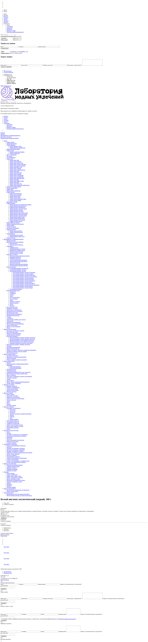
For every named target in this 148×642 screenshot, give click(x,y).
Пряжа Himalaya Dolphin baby (17, 147)
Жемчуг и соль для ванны (13, 326)
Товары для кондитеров (10, 329)
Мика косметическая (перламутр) (18, 261)
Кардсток (9, 447)
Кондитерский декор (12, 332)
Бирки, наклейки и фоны (13, 479)
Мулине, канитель (11, 391)
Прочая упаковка (11, 487)
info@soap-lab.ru (5, 579)
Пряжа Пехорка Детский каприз (18, 215)
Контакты (9, 29)
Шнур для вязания (11, 154)
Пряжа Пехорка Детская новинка (18, 214)
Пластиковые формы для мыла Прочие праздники (26, 285)
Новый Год (13, 292)
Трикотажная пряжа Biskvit (14, 186)
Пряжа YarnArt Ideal (15, 196)
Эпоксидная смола (8, 492)
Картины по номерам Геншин (15, 465)
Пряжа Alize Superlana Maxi (17, 178)
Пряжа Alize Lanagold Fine (17, 177)
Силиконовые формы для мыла (18, 269)
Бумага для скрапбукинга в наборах (16, 462)
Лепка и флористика (9, 361)
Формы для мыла (11, 267)
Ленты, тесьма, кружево (13, 454)
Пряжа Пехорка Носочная (16, 211)
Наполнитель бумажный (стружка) (16, 480)
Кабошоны (9, 437)
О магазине (10, 26)
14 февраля (13, 293)
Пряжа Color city (11, 237)
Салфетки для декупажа (13, 423)
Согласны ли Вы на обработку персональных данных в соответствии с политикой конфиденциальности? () (39, 619)
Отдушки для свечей (12, 355)
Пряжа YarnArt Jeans (15, 197)
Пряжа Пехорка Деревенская (17, 207)
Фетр (8, 402)
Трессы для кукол (11, 400)
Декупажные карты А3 (13, 422)
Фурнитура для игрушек (13, 397)
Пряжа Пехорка (11, 203)
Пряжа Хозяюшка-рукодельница (15, 224)
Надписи (12, 305)
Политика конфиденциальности (15, 32)
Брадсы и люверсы (12, 455)
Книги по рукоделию (12, 491)
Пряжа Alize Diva (14, 171)
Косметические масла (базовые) (15, 242)
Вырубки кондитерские (13, 348)
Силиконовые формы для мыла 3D (19, 268)
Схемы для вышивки (12, 388)
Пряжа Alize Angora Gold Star (17, 165)
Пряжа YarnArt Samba (15, 200)
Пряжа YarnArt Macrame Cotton (18, 199)
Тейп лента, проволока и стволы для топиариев (19, 376)
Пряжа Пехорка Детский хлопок (18, 208)
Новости (6, 16)
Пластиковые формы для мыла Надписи (23, 279)
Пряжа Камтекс (11, 233)
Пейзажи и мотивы (15, 301)
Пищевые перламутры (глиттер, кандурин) (21, 343)
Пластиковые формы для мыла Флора (23, 287)
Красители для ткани (12, 395)
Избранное (3, 518)
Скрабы (9, 316)
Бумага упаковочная (12, 474)
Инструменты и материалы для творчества (18, 490)
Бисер (8, 431)
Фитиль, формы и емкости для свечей (17, 359)
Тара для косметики (12, 325)
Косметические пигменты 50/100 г (19, 265)
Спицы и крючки (11, 226)
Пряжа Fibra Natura (12, 143)
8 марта (12, 294)
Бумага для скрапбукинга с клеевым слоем (18, 461)
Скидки (6, 18)
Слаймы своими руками (13, 466)
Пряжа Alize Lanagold (15, 174)
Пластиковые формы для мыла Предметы (24, 283)
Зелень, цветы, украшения (14, 383)
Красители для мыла (12, 254)
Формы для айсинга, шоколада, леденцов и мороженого (21, 350)
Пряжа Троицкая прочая (16, 232)
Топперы (9, 346)
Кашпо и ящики (14, 419)
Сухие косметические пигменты (18, 260)
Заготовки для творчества (13, 408)
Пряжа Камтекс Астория (16, 235)
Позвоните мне (4, 48)
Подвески (12, 412)
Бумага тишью (10, 473)
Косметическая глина (12, 312)
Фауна (11, 304)
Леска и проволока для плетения (15, 440)
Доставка (6, 21)
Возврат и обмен (11, 30)
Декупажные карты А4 (13, 420)
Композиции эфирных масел (17, 250)
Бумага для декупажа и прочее (15, 425)
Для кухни (12, 411)
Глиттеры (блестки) (15, 262)
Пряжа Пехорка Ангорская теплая (19, 213)
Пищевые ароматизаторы (16, 251)
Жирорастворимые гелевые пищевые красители (22, 337)
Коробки (9, 485)
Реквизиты (9, 28)
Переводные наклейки (13, 427)
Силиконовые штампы (16, 289)
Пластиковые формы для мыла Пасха (23, 282)
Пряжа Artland (10, 142)
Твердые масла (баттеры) (16, 244)
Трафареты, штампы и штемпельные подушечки (19, 452)
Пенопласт (13, 409)
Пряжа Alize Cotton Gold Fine (17, 170)
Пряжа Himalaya (11, 145)
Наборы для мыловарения (13, 322)
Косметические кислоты (13, 315)
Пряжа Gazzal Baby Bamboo (17, 152)
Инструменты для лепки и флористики (17, 373)
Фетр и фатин (10, 380)
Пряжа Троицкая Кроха (16, 231)
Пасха (11, 296)
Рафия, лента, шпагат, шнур (14, 476)
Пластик (12, 416)
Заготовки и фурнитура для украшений (17, 434)
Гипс (11, 418)
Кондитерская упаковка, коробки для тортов (18, 344)
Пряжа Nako (10, 189)
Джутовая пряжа (11, 157)
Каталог (6, 15)
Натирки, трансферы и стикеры (15, 451)
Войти (2, 86)
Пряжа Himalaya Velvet (16, 146)
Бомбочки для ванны (12, 308)
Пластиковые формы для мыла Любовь (23, 278)
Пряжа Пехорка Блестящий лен (18, 206)
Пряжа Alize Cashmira (15, 168)
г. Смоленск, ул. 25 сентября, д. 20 (19, 51)
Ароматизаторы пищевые (13, 334)
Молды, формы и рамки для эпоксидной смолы (19, 495)
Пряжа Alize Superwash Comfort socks (19, 185)
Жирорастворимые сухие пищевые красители (22, 340)
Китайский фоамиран (15, 368)
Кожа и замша (10, 394)
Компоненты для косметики (14, 310)
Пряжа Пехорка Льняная (16, 210)
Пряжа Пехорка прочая (16, 221)
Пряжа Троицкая (11, 229)
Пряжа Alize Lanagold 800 (16, 175)
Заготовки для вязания (13, 228)
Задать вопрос (7, 571)
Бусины (9, 433)
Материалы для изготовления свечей (16, 357)
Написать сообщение (6, 66)
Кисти (8, 429)
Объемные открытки (12, 469)
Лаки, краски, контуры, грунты (15, 426)
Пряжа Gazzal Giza (15, 153)
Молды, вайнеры (11, 375)
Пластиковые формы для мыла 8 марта (23, 274)
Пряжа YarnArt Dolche (15, 195)
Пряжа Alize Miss (14, 179)
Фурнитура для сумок (12, 441)
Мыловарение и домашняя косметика (13, 239)
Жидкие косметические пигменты (19, 264)
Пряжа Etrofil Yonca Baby (13, 149)
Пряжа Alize (10, 159)
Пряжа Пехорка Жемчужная (17, 217)
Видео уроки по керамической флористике (18, 382)
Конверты (9, 484)
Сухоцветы (10, 318)
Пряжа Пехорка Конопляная (17, 218)
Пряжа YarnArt (10, 192)
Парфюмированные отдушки (17, 249)
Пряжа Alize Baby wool (16, 167)
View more (6, 546)
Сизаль (8, 379)
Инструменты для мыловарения (15, 323)
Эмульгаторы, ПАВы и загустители (16, 319)
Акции (5, 19)
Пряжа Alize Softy (14, 160)
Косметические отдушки (16, 253)
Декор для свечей (11, 358)
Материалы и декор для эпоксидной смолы (18, 494)
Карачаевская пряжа (12, 201)
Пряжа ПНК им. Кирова (13, 222)
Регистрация (7, 86)
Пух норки (9, 156)
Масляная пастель (11, 369)
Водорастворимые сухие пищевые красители (22, 341)
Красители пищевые (12, 336)
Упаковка (6, 472)
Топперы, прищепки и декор (14, 481)
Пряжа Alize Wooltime (15, 161)
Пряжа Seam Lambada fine (13, 190)
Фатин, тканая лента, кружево (15, 477)
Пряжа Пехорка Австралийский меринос (20, 204)
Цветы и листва (14, 303)
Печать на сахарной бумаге (14, 333)
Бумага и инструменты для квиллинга (17, 458)
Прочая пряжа (10, 225)
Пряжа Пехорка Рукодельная (17, 219)
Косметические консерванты (14, 314)
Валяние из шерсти (12, 386)
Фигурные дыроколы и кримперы (16, 449)
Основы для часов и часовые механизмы (20, 413)
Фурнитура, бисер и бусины (11, 430)
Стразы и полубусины (12, 459)
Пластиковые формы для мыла (18, 271)
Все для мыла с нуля (12, 307)
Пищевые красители (15, 258)
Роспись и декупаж (9, 407)
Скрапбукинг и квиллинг (10, 444)
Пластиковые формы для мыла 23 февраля (24, 272)
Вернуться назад (5, 534)
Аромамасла (10, 246)
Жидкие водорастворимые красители (20, 256)
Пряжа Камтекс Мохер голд (17, 236)
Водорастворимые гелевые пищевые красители (22, 339)
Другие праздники (15, 297)
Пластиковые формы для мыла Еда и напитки (25, 276)
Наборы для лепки (11, 470)
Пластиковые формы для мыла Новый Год (24, 280)
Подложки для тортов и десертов (15, 330)
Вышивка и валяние (9, 384)
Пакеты (9, 483)
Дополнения (10, 321)
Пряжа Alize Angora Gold (16, 163)
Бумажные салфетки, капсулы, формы (17, 351)
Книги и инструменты (10, 488)
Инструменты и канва (12, 390)
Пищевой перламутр (15, 257)
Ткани (8, 401)
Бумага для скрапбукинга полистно (16, 445)
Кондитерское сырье (12, 352)
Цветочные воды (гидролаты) (14, 311)
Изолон (9, 362)
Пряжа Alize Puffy (14, 182)
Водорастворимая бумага (13, 290)
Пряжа (5, 141)
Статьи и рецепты (8, 72)
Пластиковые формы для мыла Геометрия (24, 275)
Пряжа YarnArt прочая (16, 193)
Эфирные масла (14, 247)
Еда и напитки (14, 298)
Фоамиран (9, 365)
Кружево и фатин (11, 405)
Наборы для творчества (10, 463)
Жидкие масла (13, 243)
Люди (11, 300)
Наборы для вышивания (13, 387)
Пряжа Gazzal (10, 150)
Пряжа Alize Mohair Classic (17, 181)
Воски (8, 328)
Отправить (3, 589)
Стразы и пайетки (11, 443)
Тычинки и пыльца (12, 377)
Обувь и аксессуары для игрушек (15, 398)
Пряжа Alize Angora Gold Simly (18, 164)
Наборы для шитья (12, 467)
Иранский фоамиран (15, 366)
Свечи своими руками (9, 354)
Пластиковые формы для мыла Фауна (23, 286)
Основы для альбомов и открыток (16, 448)
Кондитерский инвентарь (13, 347)
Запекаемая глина (11, 370)
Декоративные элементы (13, 456)
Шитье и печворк (8, 393)
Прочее (9, 404)
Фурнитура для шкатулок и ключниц (16, 436)
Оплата (6, 22)
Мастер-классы (8, 71)
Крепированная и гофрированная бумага (17, 364)
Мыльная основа (11, 240)
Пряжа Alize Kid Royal (16, 172)
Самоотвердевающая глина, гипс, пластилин (18, 372)
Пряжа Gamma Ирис (12, 188)
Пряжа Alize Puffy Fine (16, 183)
